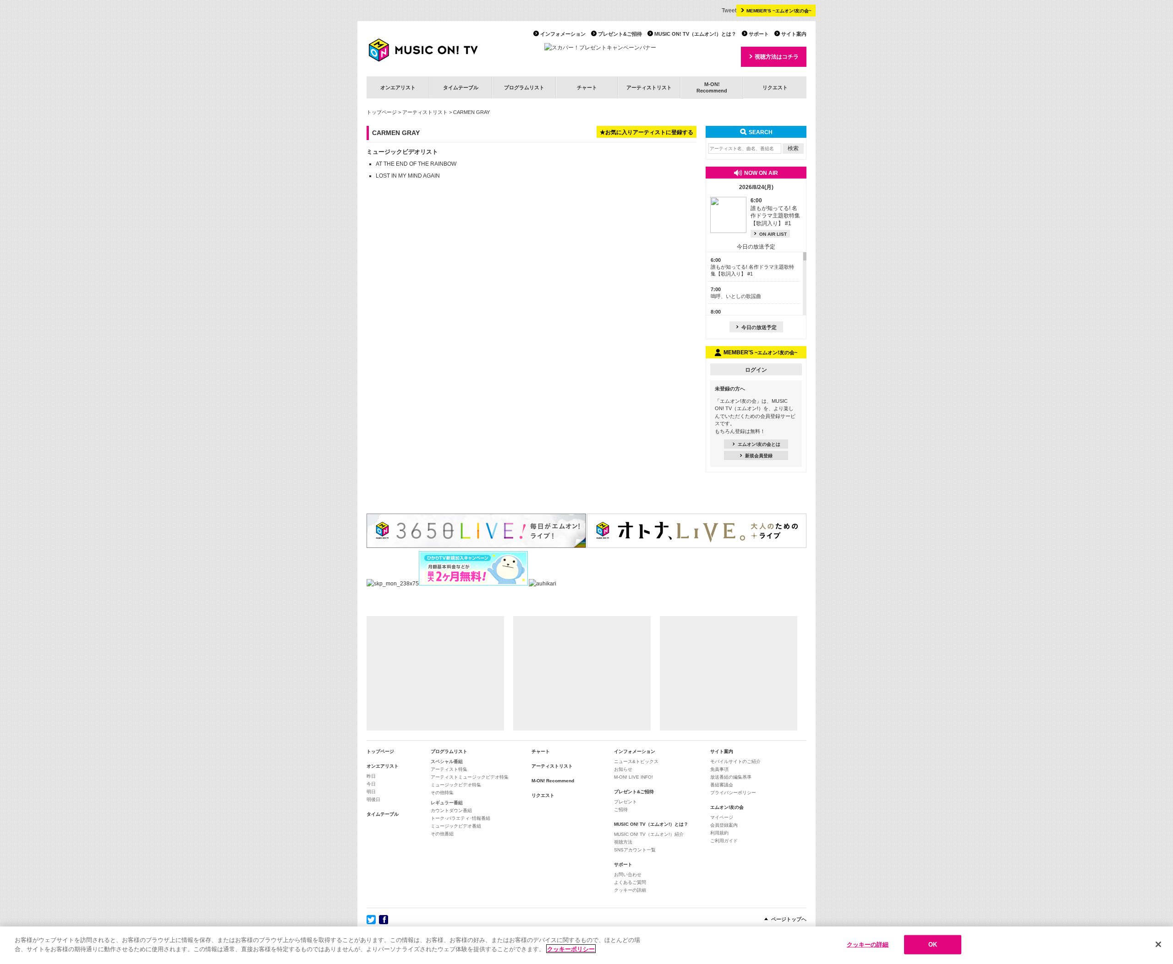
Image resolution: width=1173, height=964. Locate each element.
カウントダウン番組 (451, 810)
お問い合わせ (627, 874)
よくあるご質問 (630, 882)
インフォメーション (563, 34)
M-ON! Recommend (553, 780)
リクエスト (775, 87)
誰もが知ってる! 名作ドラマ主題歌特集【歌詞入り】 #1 (752, 267)
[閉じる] (1158, 944)
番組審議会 (721, 784)
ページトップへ (788, 919)
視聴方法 (623, 842)
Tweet (729, 10)
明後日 (373, 799)
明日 (371, 791)
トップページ (382, 112)
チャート (587, 87)
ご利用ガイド (724, 840)
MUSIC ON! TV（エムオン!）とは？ (695, 34)
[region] (586, 945)
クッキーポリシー (571, 948)
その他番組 (442, 833)
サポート (759, 34)
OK (932, 944)
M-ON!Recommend (711, 87)
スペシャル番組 (447, 761)
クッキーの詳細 (630, 890)
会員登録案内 (724, 825)
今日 (371, 783)
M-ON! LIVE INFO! (633, 777)
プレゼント (625, 801)
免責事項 (719, 769)
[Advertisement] (435, 673)
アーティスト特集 (449, 769)
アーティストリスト (649, 87)
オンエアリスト (398, 87)
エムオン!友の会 (727, 807)
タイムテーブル (460, 87)
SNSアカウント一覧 (635, 849)
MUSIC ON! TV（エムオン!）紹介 (649, 834)
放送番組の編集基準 (730, 777)
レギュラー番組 (447, 802)
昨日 (371, 776)
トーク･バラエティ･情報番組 (460, 818)
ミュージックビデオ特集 (456, 784)
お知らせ (623, 769)
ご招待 (621, 809)
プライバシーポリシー (733, 792)
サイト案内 (793, 34)
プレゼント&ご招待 (620, 34)
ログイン (756, 370)
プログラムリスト (524, 87)
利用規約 (719, 832)
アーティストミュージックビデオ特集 (470, 777)
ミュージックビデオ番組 (456, 826)
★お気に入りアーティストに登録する (646, 132)
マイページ (721, 817)
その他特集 (442, 792)
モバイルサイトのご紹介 (735, 761)
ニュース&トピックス (636, 761)
